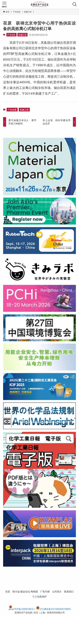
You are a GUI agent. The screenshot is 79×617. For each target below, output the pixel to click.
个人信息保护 (39, 596)
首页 (7, 591)
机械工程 (23, 34)
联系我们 (69, 591)
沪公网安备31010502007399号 (55, 608)
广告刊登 (45, 591)
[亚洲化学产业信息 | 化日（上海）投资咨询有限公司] (40, 4)
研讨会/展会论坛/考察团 (25, 591)
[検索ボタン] (74, 4)
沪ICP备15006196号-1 (24, 608)
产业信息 (11, 34)
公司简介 (57, 591)
